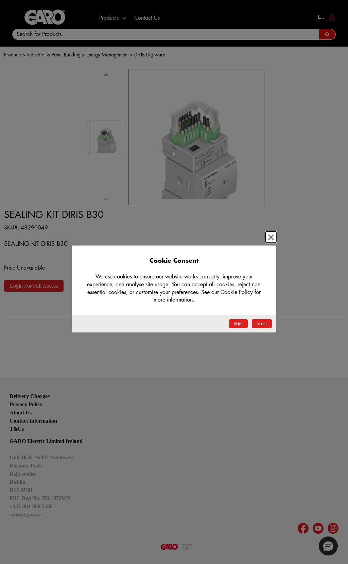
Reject (238, 323)
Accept (261, 323)
